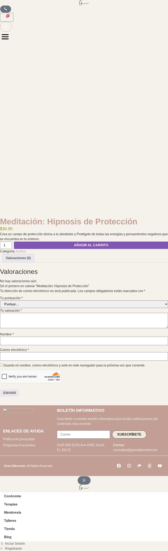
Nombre (7, 334)
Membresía (12, 512)
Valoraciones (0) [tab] (18, 258)
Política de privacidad (18, 439)
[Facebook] (119, 466)
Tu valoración (11, 310)
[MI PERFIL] (6, 27)
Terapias (10, 504)
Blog (7, 537)
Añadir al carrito (91, 245)
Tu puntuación (11, 298)
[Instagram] (129, 466)
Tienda (9, 529)
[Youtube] (160, 466)
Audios (21, 251)
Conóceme (12, 496)
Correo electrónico (14, 350)
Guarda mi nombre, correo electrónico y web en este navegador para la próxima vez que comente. (74, 365)
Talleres (10, 520)
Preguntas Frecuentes (19, 445)
